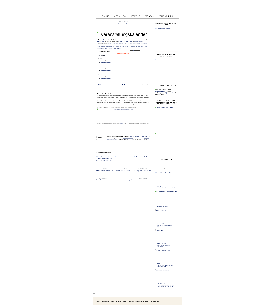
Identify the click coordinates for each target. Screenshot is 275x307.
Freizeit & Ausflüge (122, 123)
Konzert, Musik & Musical (117, 44)
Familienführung (136, 43)
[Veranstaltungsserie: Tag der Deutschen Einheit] (105, 60)
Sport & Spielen (125, 46)
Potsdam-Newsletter (128, 138)
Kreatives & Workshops (127, 44)
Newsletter (133, 39)
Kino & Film (109, 44)
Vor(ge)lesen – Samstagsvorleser (137, 179)
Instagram (125, 301)
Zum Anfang (174, 300)
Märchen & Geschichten (138, 44)
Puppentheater (118, 46)
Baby (158, 263)
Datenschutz (105, 301)
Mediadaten (118, 301)
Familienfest (130, 43)
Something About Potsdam (135, 50)
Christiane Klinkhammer (124, 23)
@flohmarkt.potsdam (138, 41)
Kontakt (112, 301)
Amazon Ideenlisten (154, 301)
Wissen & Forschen (108, 48)
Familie (159, 186)
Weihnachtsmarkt (100, 48)
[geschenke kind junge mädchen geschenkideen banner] (123, 109)
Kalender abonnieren (122, 89)
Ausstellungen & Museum (113, 43)
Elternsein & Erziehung (163, 223)
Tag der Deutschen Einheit (106, 62)
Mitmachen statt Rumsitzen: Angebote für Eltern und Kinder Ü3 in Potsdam (165, 286)
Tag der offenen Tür (133, 46)
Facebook (131, 301)
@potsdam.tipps (129, 41)
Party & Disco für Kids (110, 46)
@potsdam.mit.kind (121, 41)
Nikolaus (103, 179)
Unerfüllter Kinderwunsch (162, 206)
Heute (123, 84)
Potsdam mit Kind (100, 41)
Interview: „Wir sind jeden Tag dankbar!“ (166, 187)
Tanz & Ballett (140, 46)
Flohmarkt (99, 44)
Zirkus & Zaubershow (117, 48)
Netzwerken (103, 46)
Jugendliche (104, 44)
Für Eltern (125, 43)
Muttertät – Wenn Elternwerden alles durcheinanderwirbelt (165, 266)
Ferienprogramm (144, 43)
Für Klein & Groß (161, 283)
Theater (145, 46)
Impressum (98, 301)
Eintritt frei (121, 43)
